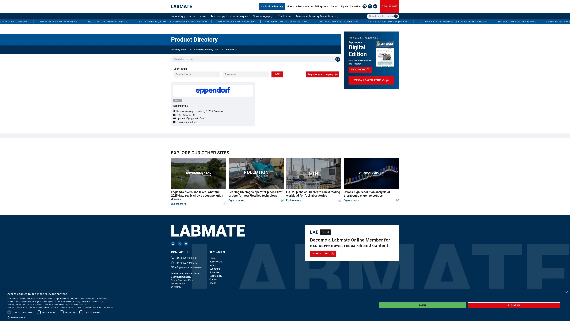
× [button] (567, 292)
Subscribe (355, 6)
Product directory (274, 6)
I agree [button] (422, 305)
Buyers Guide (216, 261)
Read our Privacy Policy (103, 307)
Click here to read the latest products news (188, 22)
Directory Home (178, 49)
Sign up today (321, 253)
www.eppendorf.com (187, 122)
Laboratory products (183, 16)
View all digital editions (369, 80)
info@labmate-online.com (188, 267)
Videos (290, 6)
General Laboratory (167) (206, 49)
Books (212, 283)
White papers (321, 6)
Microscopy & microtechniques (229, 16)
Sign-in (344, 6)
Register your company (320, 74)
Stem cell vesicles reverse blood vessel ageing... (239, 22)
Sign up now (389, 6)
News (203, 16)
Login (277, 74)
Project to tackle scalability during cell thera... (59, 22)
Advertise (214, 272)
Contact (334, 6)
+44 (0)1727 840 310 (186, 262)
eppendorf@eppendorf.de (190, 118)
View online (358, 69)
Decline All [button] (514, 305)
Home (212, 258)
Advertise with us (304, 6)
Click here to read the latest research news (290, 22)
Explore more (178, 203)
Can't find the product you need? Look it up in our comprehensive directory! (124, 22)
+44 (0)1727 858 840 (186, 258)
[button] (60, 317)
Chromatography (263, 16)
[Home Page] (181, 6)
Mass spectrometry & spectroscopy (317, 16)
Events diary (215, 275)
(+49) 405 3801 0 (186, 115)
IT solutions (284, 16)
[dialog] (285, 305)
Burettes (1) (232, 49)
